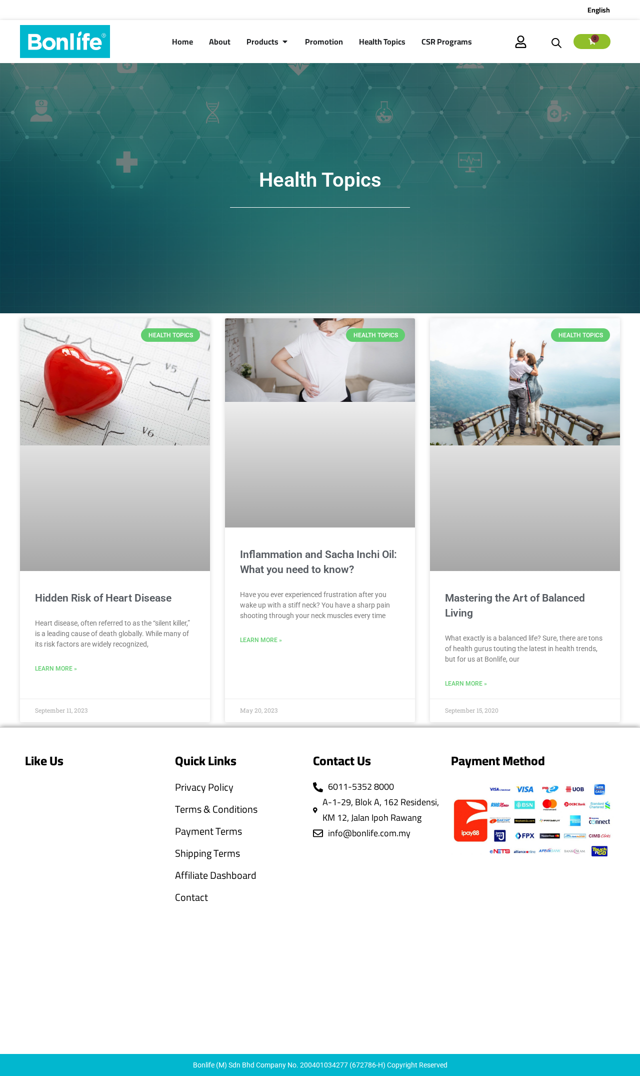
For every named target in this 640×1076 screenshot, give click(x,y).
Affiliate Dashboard (215, 875)
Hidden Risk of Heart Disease (103, 598)
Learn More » (56, 668)
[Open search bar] (557, 42)
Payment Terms (208, 831)
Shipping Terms (207, 853)
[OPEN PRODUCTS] (285, 42)
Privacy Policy (204, 787)
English (599, 10)
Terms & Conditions (216, 809)
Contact (191, 897)
